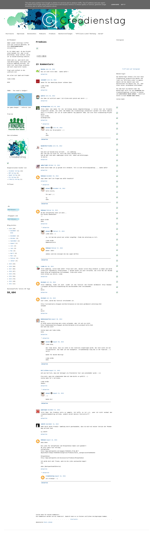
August (12, 243)
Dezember (13, 231)
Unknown (43, 176)
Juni (12, 248)
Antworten (44, 74)
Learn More (115, 4)
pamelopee (44, 410)
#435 (11, 233)
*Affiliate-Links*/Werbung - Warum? (89, 34)
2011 (11, 284)
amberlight (44, 165)
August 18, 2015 (51, 440)
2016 (11, 271)
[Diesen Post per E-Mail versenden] (38, 56)
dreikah (43, 282)
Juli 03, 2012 (51, 80)
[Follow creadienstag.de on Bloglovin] (13, 211)
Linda (42, 266)
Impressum (20, 34)
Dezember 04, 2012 (52, 176)
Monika (43, 69)
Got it (123, 4)
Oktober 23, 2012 (54, 165)
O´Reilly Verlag (14, 179)
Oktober (13, 238)
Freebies (52, 34)
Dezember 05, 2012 (59, 188)
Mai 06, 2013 (49, 266)
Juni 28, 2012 (50, 69)
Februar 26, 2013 (52, 210)
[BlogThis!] (40, 56)
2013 (11, 279)
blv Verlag (12, 177)
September (14, 241)
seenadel (44, 80)
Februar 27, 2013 (58, 231)
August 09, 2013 (58, 342)
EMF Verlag (12, 173)
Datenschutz (31, 34)
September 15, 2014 (52, 424)
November (13, 236)
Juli (12, 246)
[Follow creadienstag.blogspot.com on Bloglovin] (13, 220)
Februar (13, 258)
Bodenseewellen (46, 319)
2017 (11, 269)
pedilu (43, 96)
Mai (11, 251)
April (12, 253)
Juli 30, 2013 (51, 282)
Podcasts (42, 34)
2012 (11, 281)
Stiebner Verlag (14, 171)
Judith (43, 424)
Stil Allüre (45, 370)
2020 (11, 228)
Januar (12, 261)
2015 (11, 274)
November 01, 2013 (54, 410)
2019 (11, 264)
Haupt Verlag (13, 175)
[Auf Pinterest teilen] (45, 56)
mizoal (48, 127)
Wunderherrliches (46, 146)
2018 (11, 266)
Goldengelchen (45, 106)
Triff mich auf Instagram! (131, 69)
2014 (11, 276)
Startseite (10, 34)
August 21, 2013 (54, 370)
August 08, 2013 (56, 319)
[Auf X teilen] (42, 56)
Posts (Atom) (48, 522)
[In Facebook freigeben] (43, 56)
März (12, 256)
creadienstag (50, 476)
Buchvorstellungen (65, 34)
